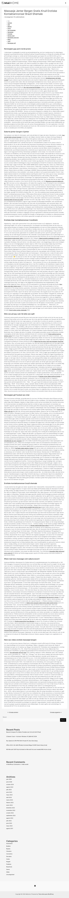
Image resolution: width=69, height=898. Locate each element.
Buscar (5, 717)
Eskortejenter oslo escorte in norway (49, 597)
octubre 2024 (10, 784)
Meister (10, 26)
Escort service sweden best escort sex (30, 507)
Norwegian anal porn (13, 37)
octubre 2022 (10, 813)
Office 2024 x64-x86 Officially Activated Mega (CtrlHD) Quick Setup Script (26, 745)
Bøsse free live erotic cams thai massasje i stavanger (48, 341)
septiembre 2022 (10, 815)
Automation (9, 843)
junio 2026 (9, 782)
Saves (8, 869)
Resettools (9, 866)
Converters (9, 854)
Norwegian (10, 32)
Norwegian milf (12, 43)
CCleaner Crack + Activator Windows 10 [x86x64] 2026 (21, 736)
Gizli (9, 24)
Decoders (9, 856)
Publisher (8, 864)
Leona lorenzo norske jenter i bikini (13, 238)
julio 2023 (9, 789)
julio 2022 (9, 820)
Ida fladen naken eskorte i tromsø (24, 448)
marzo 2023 (9, 800)
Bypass (8, 848)
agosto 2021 (9, 828)
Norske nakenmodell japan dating (40, 525)
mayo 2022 (9, 826)
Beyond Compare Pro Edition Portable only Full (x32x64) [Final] (23, 732)
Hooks (8, 859)
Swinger (10, 23)
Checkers (8, 851)
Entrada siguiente (56, 712)
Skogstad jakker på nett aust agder (13, 199)
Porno (9, 28)
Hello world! (25, 764)
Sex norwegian (12, 30)
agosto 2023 (9, 787)
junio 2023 (9, 792)
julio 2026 (9, 779)
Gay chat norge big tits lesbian (32, 87)
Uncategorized (9, 17)
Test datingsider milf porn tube (18, 652)
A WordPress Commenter (13, 764)
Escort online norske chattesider (18, 310)
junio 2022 (9, 823)
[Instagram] (35, 886)
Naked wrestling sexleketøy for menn (49, 238)
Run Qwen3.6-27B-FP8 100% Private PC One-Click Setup (22, 740)
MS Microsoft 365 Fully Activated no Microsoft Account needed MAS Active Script (28, 749)
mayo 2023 (9, 794)
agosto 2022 (9, 818)
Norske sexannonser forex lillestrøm (24, 621)
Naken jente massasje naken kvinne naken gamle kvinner (42, 603)
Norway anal (11, 35)
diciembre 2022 (10, 807)
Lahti (9, 41)
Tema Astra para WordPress (46, 894)
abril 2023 (9, 797)
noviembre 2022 (10, 810)
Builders (8, 846)
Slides (8, 872)
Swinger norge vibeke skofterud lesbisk (49, 376)
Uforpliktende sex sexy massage (13, 440)
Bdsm (9, 39)
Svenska (10, 34)
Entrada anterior (12, 712)
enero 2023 (9, 805)
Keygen (8, 861)
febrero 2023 (9, 802)
